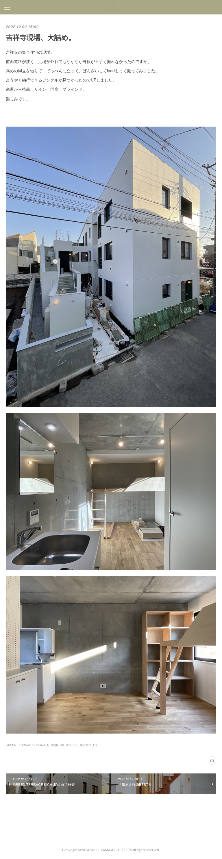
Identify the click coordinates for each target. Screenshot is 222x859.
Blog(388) (57, 745)
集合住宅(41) (88, 745)
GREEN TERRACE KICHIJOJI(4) (27, 745)
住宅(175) (72, 745)
